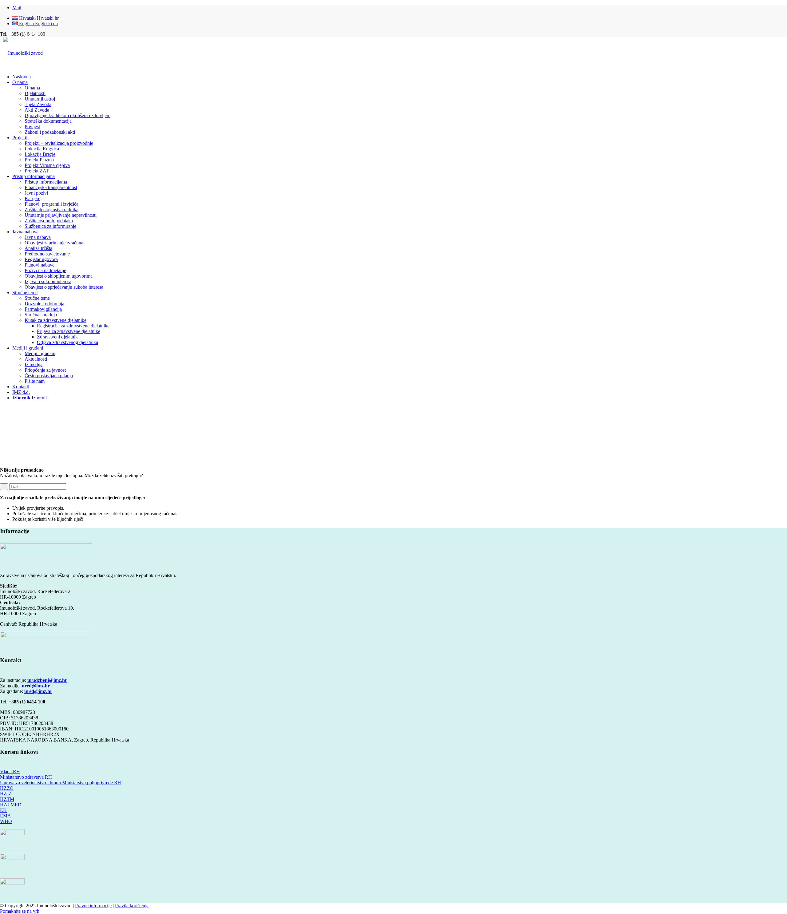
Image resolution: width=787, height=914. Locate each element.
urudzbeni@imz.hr (47, 680)
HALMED (11, 804)
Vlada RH (10, 771)
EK (3, 810)
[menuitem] (399, 77)
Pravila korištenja (131, 905)
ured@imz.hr (36, 685)
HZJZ (6, 793)
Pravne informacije (93, 905)
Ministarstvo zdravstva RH (26, 777)
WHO (6, 821)
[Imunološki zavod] (23, 53)
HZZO (7, 788)
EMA (5, 815)
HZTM (7, 799)
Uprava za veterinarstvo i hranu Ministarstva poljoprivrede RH (60, 782)
